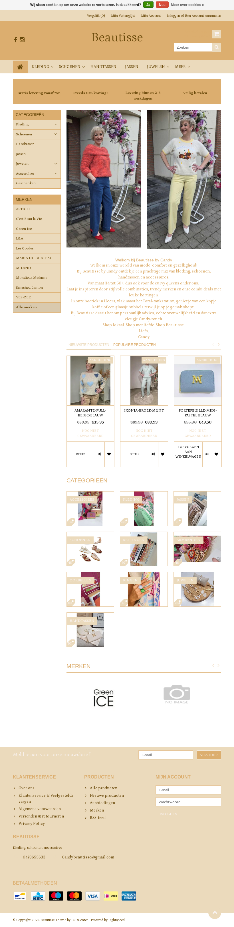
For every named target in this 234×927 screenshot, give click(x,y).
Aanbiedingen (102, 803)
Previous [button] (212, 344)
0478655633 (34, 857)
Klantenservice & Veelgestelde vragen (46, 798)
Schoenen (69, 67)
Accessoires (25, 174)
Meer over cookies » (187, 5)
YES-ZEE (23, 297)
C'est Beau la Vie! (29, 219)
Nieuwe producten (107, 795)
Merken (97, 810)
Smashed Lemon (29, 288)
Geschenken (26, 183)
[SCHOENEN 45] (90, 534)
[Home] (20, 67)
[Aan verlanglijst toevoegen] (109, 454)
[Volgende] (218, 665)
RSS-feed (98, 817)
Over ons (27, 788)
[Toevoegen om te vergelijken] (99, 454)
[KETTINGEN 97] (144, 534)
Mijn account (151, 16)
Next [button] (218, 344)
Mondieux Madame (31, 278)
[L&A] (184, 694)
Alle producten (103, 788)
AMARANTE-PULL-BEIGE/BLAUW (90, 413)
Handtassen (103, 67)
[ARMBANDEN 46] (197, 534)
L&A (19, 238)
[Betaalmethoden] (20, 896)
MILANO (23, 268)
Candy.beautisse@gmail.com (88, 857)
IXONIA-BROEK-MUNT (144, 410)
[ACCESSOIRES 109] (90, 494)
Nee (162, 5)
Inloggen (174, 16)
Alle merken (26, 307)
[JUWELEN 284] (197, 575)
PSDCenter (79, 920)
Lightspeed (116, 920)
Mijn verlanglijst (123, 16)
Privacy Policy (32, 823)
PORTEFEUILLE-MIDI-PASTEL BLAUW (198, 413)
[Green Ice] (104, 700)
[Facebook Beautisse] (15, 40)
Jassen (131, 67)
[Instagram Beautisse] (22, 40)
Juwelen (156, 67)
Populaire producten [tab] (134, 345)
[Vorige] (213, 665)
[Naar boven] (214, 912)
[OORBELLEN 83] (90, 575)
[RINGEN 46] (144, 575)
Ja (148, 5)
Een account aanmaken (203, 16)
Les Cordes (24, 248)
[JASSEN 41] (197, 494)
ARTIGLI (23, 209)
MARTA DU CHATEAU (34, 258)
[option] (90, 414)
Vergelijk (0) (96, 16)
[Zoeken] (216, 47)
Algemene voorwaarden (40, 809)
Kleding (40, 67)
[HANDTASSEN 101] (90, 615)
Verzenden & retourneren (41, 816)
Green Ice (24, 229)
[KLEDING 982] (144, 494)
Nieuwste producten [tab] (88, 345)
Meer (180, 67)
